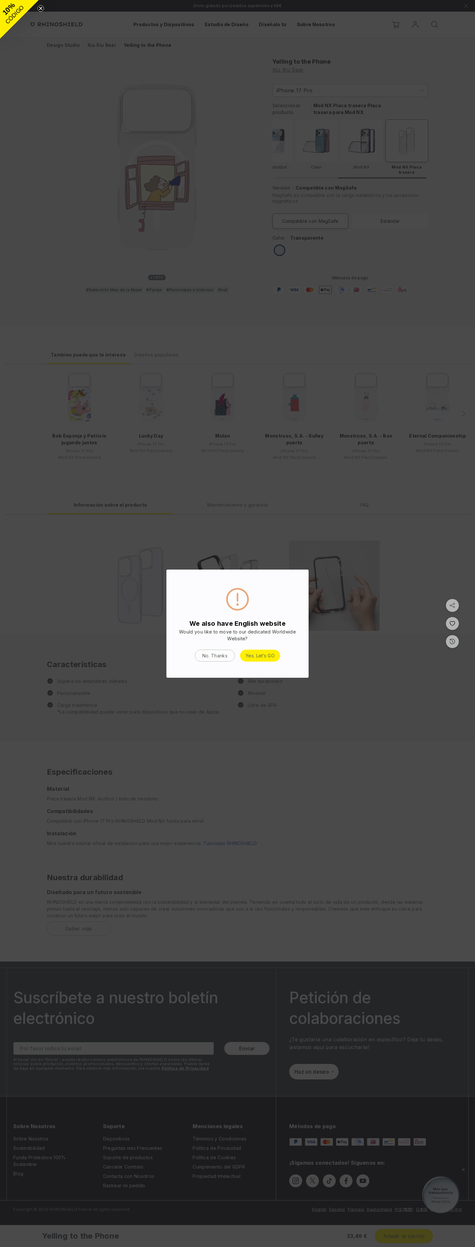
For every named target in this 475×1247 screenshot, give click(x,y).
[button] (19, 19)
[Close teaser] (40, 8)
